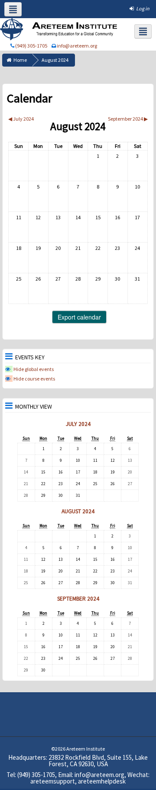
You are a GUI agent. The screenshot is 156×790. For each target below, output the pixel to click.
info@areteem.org (77, 45)
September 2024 (78, 598)
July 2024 (78, 424)
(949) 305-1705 (31, 45)
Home (20, 60)
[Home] (60, 28)
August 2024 (55, 60)
